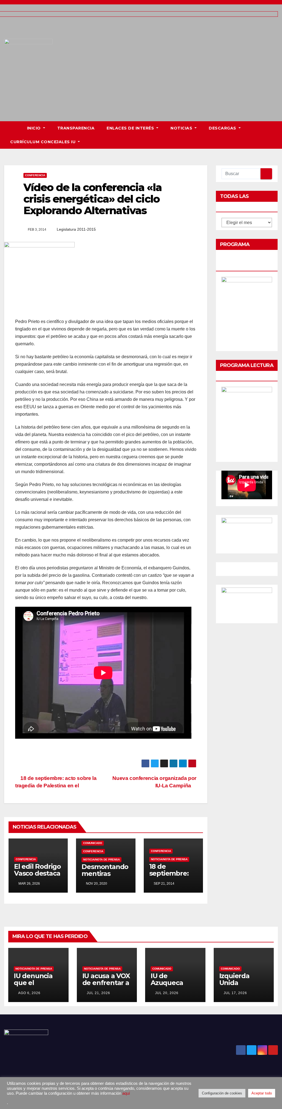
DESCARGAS (223, 128)
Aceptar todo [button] (261, 1093)
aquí (126, 1093)
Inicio (34, 128)
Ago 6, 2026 (29, 993)
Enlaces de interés (131, 128)
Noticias (182, 128)
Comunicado (92, 843)
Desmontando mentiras (105, 870)
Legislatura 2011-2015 (76, 229)
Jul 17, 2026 (235, 993)
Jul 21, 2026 (98, 993)
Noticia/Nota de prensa (101, 859)
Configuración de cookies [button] (222, 1093)
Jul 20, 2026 (166, 993)
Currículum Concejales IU (43, 141)
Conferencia (35, 175)
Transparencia (76, 128)
